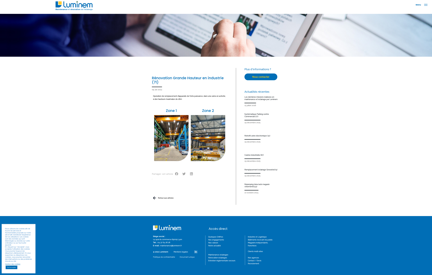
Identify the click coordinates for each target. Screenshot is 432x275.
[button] (177, 174)
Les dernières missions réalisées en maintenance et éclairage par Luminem (261, 98)
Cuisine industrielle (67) (254, 155)
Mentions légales (181, 252)
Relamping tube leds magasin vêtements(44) (257, 185)
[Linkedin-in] (196, 252)
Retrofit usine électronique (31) (257, 136)
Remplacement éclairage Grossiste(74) (260, 170)
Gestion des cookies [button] (12, 264)
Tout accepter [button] (11, 267)
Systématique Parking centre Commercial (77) (256, 115)
